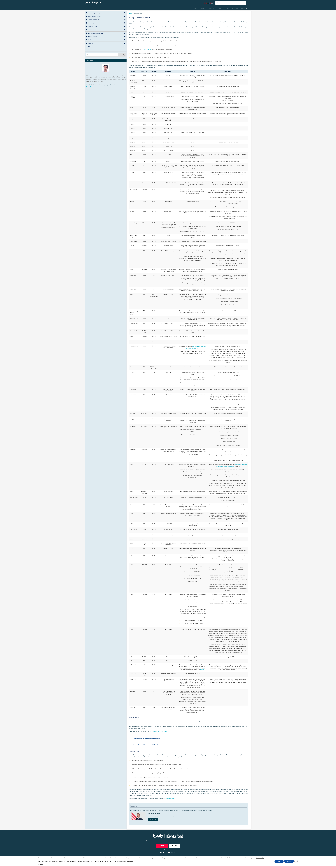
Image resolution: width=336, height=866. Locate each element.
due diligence (148, 49)
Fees (228, 8)
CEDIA (202, 669)
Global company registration (96, 13)
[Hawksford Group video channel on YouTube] (169, 852)
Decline (289, 861)
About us (211, 8)
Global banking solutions (95, 16)
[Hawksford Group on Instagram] (174, 852)
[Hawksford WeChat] (161, 852)
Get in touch (153, 819)
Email (175, 845)
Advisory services (92, 26)
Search (243, 8)
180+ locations (197, 841)
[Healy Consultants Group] (93, 2)
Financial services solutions (95, 33)
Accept (279, 861)
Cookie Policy (260, 858)
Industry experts (92, 36)
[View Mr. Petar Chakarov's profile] (139, 820)
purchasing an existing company (159, 731)
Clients (220, 8)
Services (202, 8)
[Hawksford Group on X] (166, 852)
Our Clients (91, 39)
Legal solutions (92, 29)
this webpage (171, 798)
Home (196, 8)
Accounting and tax (93, 23)
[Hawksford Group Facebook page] (163, 852)
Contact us (235, 8)
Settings (40, 864)
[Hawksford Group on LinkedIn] (171, 852)
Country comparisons (94, 19)
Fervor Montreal (90, 90)
